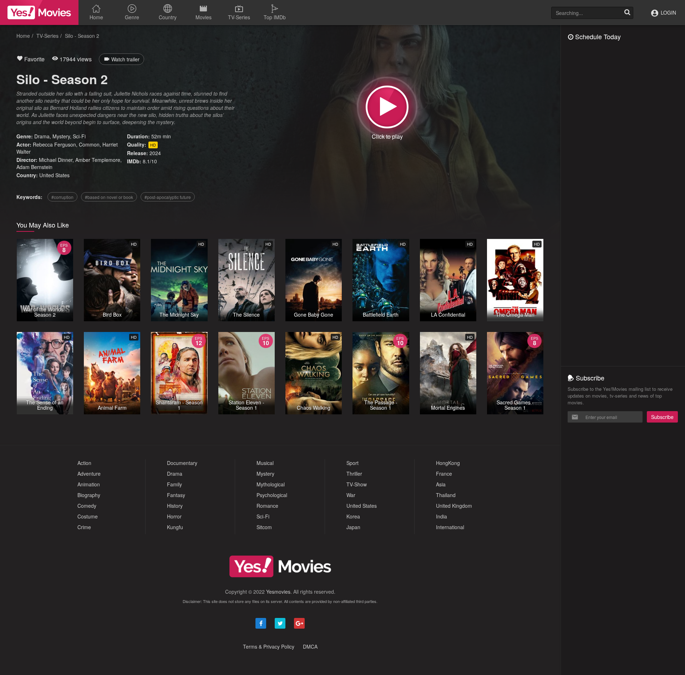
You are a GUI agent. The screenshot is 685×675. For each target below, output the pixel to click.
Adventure (89, 473)
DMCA (310, 646)
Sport (352, 462)
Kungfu (175, 527)
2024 (155, 153)
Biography (88, 494)
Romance (267, 505)
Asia (441, 484)
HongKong (448, 462)
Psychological (272, 494)
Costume (87, 516)
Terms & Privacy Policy (268, 646)
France (444, 473)
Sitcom (264, 527)
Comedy (86, 505)
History (175, 505)
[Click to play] (387, 107)
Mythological (271, 484)
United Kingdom (454, 505)
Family (174, 484)
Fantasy (176, 494)
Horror (174, 516)
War (350, 494)
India (441, 516)
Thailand (446, 494)
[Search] (627, 13)
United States (54, 175)
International (450, 527)
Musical (265, 462)
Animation (88, 484)
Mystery (61, 136)
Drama (42, 136)
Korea (353, 516)
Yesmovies (278, 591)
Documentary (182, 462)
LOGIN (667, 12)
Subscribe (662, 416)
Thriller (354, 473)
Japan (353, 527)
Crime (84, 527)
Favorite (34, 59)
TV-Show (356, 484)
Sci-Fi (79, 136)
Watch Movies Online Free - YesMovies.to (39, 12)
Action (84, 462)
